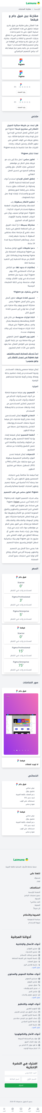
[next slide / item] (21, 724)
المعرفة (37, 905)
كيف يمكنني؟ (35, 902)
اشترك (21, 1085)
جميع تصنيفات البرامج (32, 895)
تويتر (38, 881)
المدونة (37, 899)
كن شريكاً (36, 908)
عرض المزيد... (35, 967)
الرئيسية (37, 9)
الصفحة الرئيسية (34, 892)
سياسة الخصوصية (34, 919)
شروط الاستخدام (34, 923)
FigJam (16, 502)
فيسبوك (37, 878)
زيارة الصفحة (21, 92)
